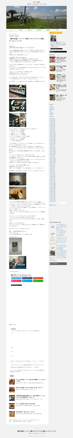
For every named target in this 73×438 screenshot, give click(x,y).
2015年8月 (51, 188)
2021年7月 (51, 155)
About (36, 428)
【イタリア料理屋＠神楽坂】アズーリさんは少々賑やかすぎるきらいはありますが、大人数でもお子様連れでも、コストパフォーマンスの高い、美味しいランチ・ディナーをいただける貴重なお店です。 (58, 255)
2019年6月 (51, 163)
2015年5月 (51, 192)
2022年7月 (51, 141)
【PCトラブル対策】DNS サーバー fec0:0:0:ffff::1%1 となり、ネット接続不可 (61, 232)
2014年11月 (52, 201)
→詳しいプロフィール (54, 47)
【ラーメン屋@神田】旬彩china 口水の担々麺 (25, 403)
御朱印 (51, 110)
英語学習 (51, 114)
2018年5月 (51, 168)
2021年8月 (51, 154)
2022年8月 (51, 140)
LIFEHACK (51, 107)
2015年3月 (51, 195)
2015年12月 (52, 183)
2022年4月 (51, 146)
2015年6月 (51, 191)
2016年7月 (51, 173)
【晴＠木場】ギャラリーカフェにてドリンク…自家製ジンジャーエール (26, 419)
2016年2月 (51, 180)
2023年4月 (51, 129)
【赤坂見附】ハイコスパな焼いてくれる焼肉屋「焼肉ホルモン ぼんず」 (61, 76)
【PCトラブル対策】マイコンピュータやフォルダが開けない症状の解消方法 (61, 246)
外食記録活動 (12, 271)
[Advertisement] (18, 298)
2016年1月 (51, 181)
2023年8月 (51, 124)
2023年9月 (51, 122)
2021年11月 (52, 152)
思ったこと (52, 111)
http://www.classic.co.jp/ (13, 232)
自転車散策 (17, 271)
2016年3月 (51, 179)
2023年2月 (51, 132)
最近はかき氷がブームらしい (17, 74)
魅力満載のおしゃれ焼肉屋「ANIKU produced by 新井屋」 (61, 87)
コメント (12, 332)
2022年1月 (51, 150)
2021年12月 (52, 151)
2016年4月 (51, 177)
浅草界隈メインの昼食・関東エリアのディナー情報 (36, 433)
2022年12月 (52, 135)
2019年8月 (51, 162)
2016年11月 (52, 172)
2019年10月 (52, 161)
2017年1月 (51, 170)
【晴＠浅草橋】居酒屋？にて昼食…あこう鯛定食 (21, 421)
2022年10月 (52, 137)
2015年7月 (51, 190)
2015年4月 (51, 194)
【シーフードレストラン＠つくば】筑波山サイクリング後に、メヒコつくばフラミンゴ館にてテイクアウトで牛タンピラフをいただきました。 (61, 239)
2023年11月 (52, 121)
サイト (12, 355)
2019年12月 (52, 158)
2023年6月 (51, 126)
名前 (12, 347)
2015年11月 (52, 184)
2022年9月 (51, 139)
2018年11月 (52, 165)
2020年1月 (51, 157)
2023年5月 (51, 128)
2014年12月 (52, 199)
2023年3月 (51, 130)
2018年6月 (51, 166)
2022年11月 (52, 136)
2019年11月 (52, 159)
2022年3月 (51, 147)
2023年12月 (52, 119)
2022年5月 (51, 144)
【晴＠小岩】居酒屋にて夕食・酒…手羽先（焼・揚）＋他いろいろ (29, 387)
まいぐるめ (36, 2)
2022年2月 (51, 148)
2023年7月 (51, 125)
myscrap (14, 324)
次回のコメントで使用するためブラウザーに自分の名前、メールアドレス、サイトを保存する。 (27, 362)
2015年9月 (51, 187)
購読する (52, 51)
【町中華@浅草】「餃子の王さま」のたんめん (25, 411)
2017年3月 (51, 169)
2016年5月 (51, 176)
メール (12, 351)
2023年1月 (51, 133)
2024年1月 (51, 118)
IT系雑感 (51, 106)
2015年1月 (51, 198)
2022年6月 (51, 143)
